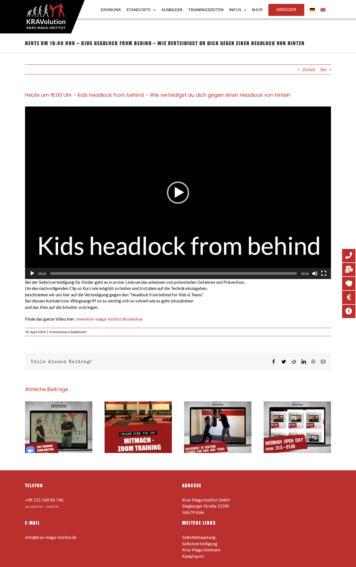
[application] (178, 192)
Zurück (308, 69)
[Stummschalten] (315, 273)
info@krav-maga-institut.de (50, 537)
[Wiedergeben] (32, 273)
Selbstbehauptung (199, 537)
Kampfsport (193, 556)
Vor (323, 69)
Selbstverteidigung (199, 543)
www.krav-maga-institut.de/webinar (109, 318)
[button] (178, 192)
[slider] (173, 273)
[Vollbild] (324, 273)
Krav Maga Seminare (201, 549)
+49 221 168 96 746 (44, 499)
